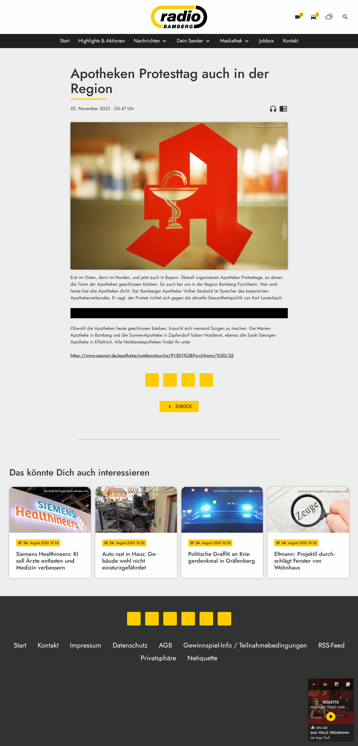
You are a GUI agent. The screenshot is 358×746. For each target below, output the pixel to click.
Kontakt (290, 40)
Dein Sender (190, 40)
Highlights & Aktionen (101, 40)
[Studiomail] (60, 17)
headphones (273, 109)
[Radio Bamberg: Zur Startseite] (179, 17)
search (345, 17)
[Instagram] (37, 17)
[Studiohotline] (71, 17)
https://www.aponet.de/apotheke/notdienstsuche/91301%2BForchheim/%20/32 (152, 355)
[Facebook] (26, 17)
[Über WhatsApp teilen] (188, 380)
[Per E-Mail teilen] (206, 380)
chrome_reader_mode (283, 109)
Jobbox (266, 40)
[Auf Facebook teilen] (152, 380)
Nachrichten (147, 40)
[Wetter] (329, 17)
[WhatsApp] (15, 17)
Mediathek (231, 40)
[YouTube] (49, 17)
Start (64, 40)
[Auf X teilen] (170, 380)
